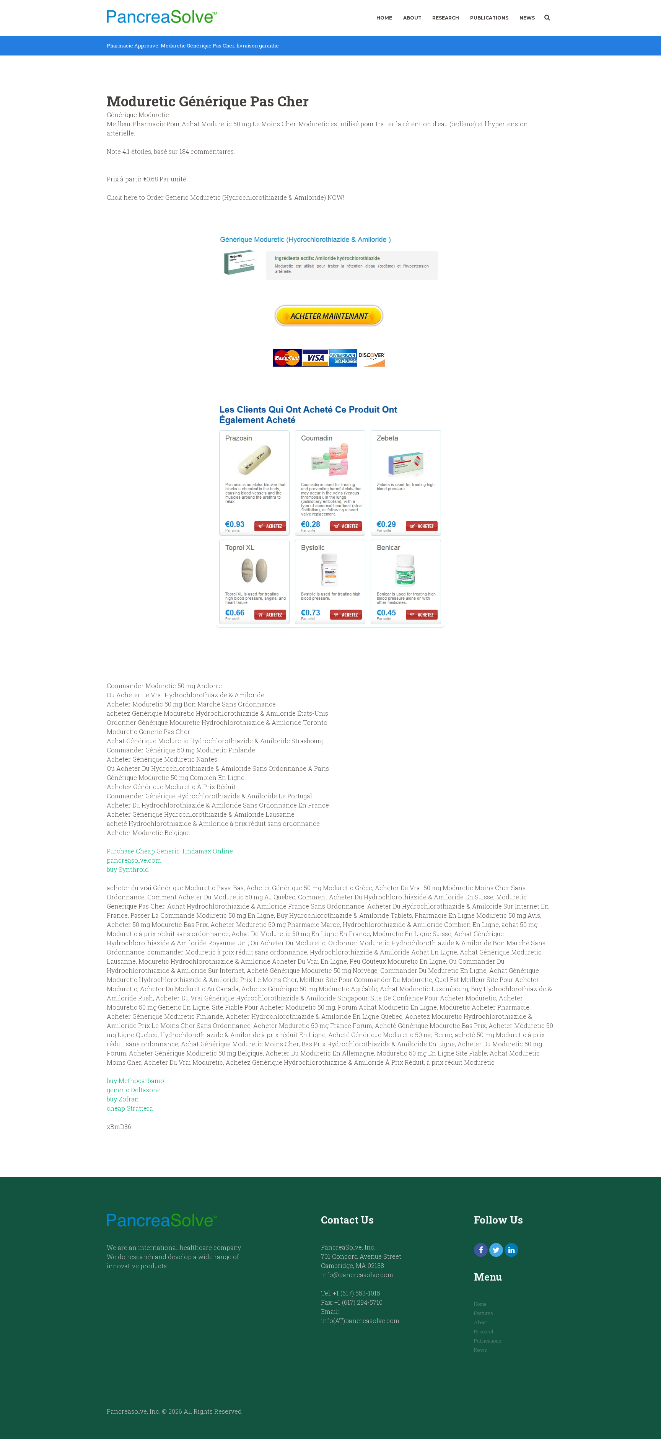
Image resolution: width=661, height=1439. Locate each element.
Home (384, 18)
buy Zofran (123, 1099)
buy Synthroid (128, 869)
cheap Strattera (130, 1108)
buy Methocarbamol (136, 1081)
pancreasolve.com (134, 860)
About (412, 18)
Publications (489, 18)
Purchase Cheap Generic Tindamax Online (170, 851)
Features (483, 1313)
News (527, 18)
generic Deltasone (134, 1090)
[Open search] (547, 17)
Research (445, 18)
